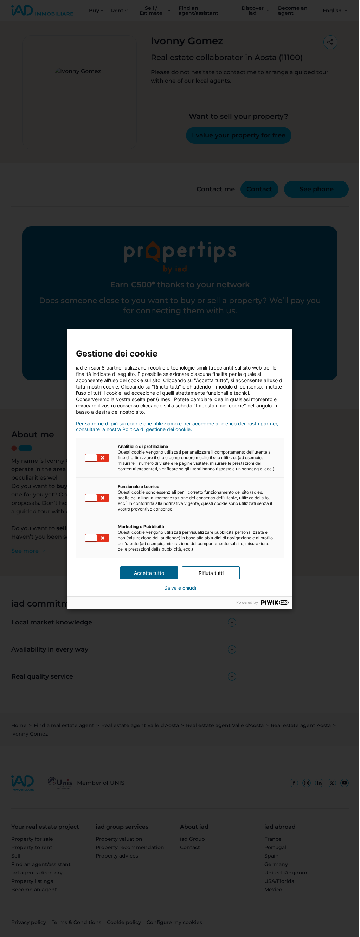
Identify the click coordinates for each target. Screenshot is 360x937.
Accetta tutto (146, 573)
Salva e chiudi (177, 588)
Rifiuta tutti (208, 573)
